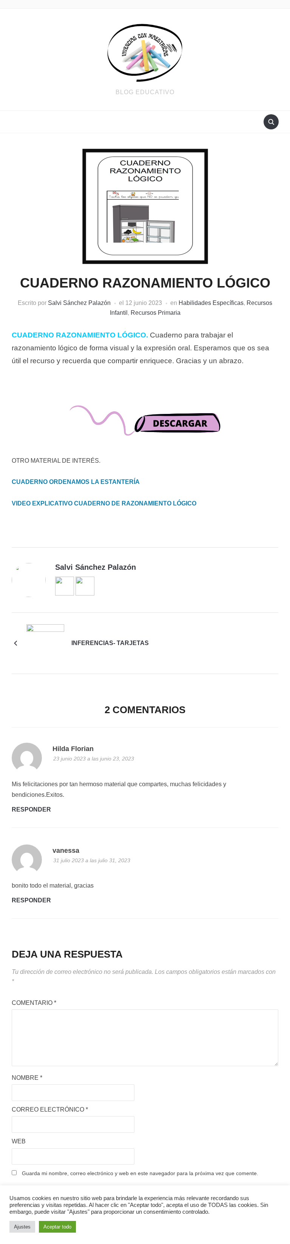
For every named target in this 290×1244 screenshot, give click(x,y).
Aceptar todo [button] (57, 1227)
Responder (31, 809)
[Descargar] (145, 427)
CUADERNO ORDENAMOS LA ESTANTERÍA (76, 482)
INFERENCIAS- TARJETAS (110, 643)
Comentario (34, 1003)
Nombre (27, 1078)
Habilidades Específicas (211, 303)
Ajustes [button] (22, 1227)
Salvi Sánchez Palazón (79, 303)
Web (19, 1141)
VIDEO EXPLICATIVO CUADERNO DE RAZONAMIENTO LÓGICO (104, 503)
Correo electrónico (50, 1109)
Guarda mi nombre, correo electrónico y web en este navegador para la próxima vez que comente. (140, 1173)
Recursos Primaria (155, 312)
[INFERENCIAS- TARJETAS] (45, 642)
